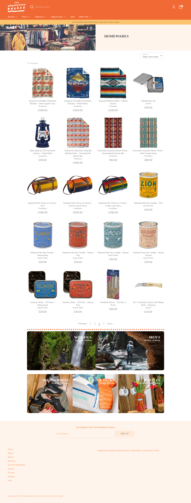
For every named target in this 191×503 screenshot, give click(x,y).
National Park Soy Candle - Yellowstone (42, 254)
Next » (110, 323)
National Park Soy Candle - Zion (148, 203)
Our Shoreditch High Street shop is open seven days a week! (95, 22)
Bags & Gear (57, 16)
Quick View (43, 94)
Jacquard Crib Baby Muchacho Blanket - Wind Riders (77, 102)
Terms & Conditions (16, 465)
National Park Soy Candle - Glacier (113, 252)
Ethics (10, 457)
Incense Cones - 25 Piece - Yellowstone (43, 303)
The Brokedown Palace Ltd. (30, 496)
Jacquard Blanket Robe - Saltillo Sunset (113, 102)
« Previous (82, 323)
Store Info (84, 16)
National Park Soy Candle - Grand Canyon (148, 254)
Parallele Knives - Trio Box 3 (113, 302)
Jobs (10, 480)
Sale (73, 16)
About (10, 453)
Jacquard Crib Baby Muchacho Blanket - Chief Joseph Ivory (42, 102)
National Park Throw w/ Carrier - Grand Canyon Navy (78, 204)
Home (10, 449)
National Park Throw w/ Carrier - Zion (42, 204)
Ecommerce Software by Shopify (52, 496)
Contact (11, 476)
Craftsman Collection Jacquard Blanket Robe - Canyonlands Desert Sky (78, 153)
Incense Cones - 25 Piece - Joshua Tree (78, 303)
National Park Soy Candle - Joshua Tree (77, 254)
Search (11, 468)
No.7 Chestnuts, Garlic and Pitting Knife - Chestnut (148, 303)
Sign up (125, 433)
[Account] (173, 7)
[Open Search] (31, 6)
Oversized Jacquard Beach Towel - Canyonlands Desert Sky (113, 152)
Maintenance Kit (148, 101)
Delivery (11, 461)
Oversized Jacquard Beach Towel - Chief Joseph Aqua (148, 152)
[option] (95, 22)
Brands (11, 16)
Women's (39, 16)
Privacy (11, 472)
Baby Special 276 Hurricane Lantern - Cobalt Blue (42, 152)
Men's (25, 16)
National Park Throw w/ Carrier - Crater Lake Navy (113, 204)
